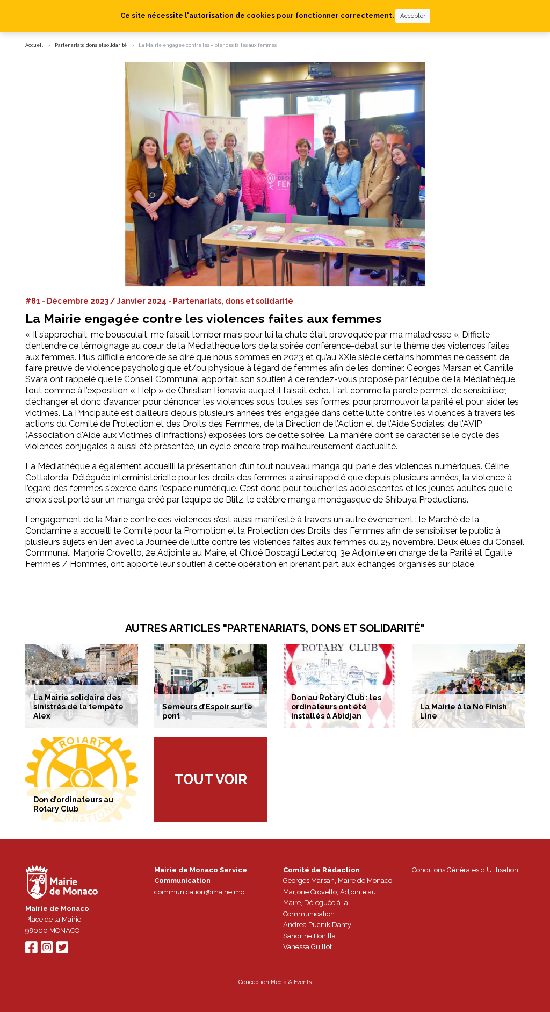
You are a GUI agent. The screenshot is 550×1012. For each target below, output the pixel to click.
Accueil (34, 45)
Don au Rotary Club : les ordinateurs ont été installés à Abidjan (336, 706)
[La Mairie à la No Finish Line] (468, 686)
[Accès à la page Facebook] (31, 950)
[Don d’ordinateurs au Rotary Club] (81, 779)
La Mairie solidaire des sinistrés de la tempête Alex (78, 706)
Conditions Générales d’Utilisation (465, 870)
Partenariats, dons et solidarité (91, 45)
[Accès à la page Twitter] (62, 950)
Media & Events (291, 982)
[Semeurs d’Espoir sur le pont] (210, 686)
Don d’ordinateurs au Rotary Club (73, 804)
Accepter (412, 15)
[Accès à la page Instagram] (47, 950)
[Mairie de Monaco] (61, 883)
